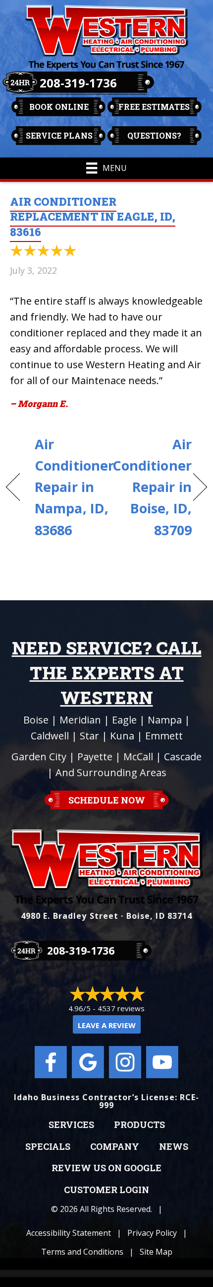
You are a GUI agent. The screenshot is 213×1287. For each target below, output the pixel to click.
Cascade (183, 756)
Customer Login (106, 1190)
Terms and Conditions (82, 1251)
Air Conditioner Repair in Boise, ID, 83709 (152, 487)
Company (114, 1147)
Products (139, 1125)
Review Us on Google (106, 1168)
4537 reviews (121, 1008)
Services (71, 1125)
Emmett (164, 735)
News (173, 1147)
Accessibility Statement (68, 1232)
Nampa (165, 719)
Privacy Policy (152, 1232)
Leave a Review (107, 1025)
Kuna (122, 735)
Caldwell (50, 735)
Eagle (124, 719)
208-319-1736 (78, 83)
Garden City (38, 756)
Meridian (80, 719)
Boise (36, 719)
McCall (138, 756)
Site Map (156, 1251)
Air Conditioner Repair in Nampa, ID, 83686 (74, 487)
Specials (47, 1147)
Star (89, 735)
